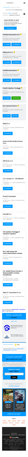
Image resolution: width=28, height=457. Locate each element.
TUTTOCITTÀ (18, 440)
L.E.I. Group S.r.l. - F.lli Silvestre (13, 179)
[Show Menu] (24, 3)
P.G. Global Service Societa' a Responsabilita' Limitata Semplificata (12, 273)
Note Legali (11, 443)
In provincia (11, 15)
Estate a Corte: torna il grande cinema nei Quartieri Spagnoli (20, 407)
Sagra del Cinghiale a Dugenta (8, 406)
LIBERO (4, 439)
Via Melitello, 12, (7, 237)
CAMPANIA (15, 40)
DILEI (22, 440)
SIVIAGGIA (6, 441)
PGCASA (6, 440)
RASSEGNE (20, 402)
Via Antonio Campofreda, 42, (10, 38)
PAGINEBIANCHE (12, 440)
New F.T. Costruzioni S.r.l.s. (12, 292)
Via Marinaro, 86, (7, 296)
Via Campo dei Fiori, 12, (9, 165)
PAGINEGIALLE (13, 439)
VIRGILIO (8, 439)
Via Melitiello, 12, (7, 92)
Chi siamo (6, 443)
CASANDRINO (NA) (7, 40)
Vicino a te (17, 15)
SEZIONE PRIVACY (21, 434)
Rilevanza (10, 13)
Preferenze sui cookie (12, 444)
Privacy (16, 443)
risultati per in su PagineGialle (13, 349)
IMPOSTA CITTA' (14, 434)
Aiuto (19, 444)
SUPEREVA (22, 441)
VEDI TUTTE (14, 321)
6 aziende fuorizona (18, 9)
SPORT (9, 421)
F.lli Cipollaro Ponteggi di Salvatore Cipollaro (11, 233)
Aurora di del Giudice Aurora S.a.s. (13, 142)
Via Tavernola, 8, (7, 127)
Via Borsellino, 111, (8, 182)
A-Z (14, 13)
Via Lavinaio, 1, (6, 147)
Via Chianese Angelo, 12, (9, 278)
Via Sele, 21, (6, 257)
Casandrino (10, 3)
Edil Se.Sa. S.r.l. (8, 161)
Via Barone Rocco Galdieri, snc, (10, 56)
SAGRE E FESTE (8, 402)
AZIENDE (23, 423)
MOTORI (14, 421)
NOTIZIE (4, 421)
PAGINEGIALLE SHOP (21, 439)
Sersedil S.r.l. (7, 214)
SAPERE (23, 421)
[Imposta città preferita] (4, 2)
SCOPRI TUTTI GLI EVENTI (14, 414)
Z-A (16, 13)
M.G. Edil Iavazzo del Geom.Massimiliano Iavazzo (12, 252)
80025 (18, 38)
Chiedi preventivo (10, 28)
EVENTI (14, 425)
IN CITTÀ (11, 423)
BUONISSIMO (16, 441)
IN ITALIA (17, 423)
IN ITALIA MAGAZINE (6, 434)
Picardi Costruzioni (9, 196)
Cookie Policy (21, 443)
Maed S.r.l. (6, 123)
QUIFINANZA (11, 441)
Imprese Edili (5, 36)
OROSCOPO (5, 423)
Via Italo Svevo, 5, (7, 200)
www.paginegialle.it (18, 345)
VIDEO (18, 421)
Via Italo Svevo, (6, 109)
